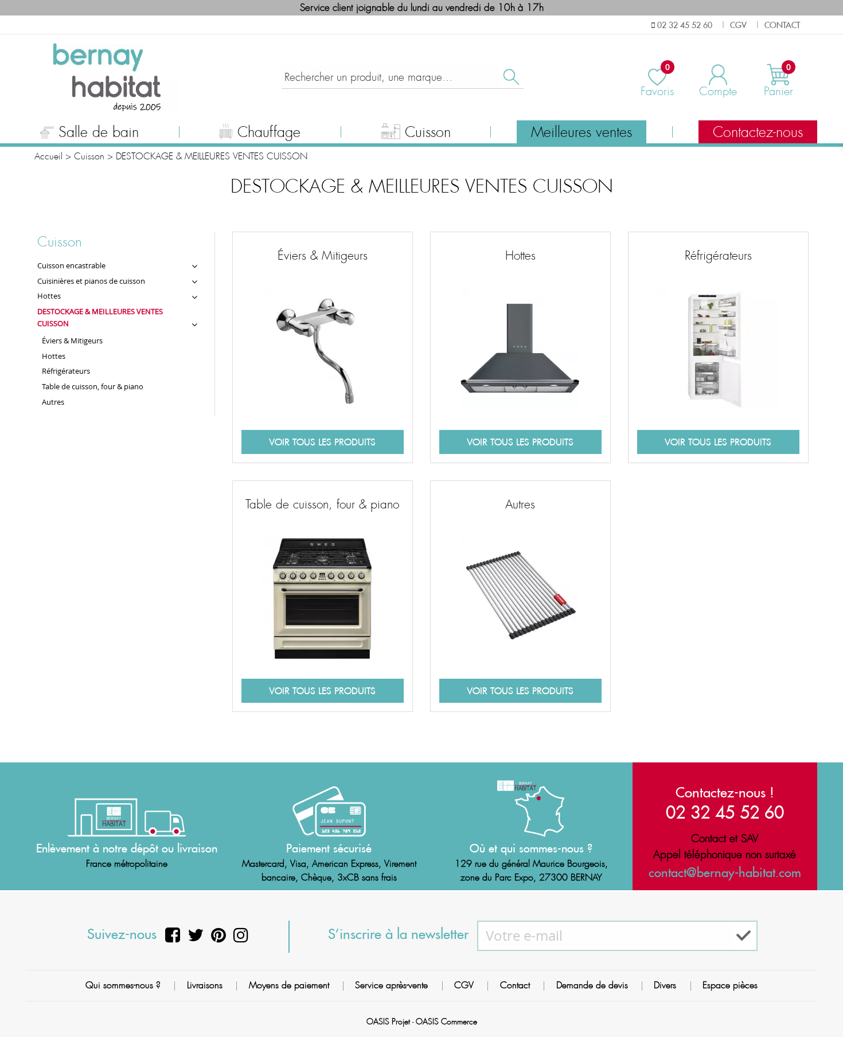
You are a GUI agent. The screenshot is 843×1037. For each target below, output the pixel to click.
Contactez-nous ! (725, 792)
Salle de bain (98, 132)
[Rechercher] (510, 77)
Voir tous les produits (322, 442)
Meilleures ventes (581, 132)
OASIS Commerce (446, 1021)
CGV (464, 985)
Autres (520, 504)
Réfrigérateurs (718, 255)
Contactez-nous (758, 132)
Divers (665, 985)
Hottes (520, 255)
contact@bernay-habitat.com (725, 872)
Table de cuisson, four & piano (322, 504)
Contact (515, 985)
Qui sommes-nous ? (123, 985)
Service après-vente (391, 985)
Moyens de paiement (289, 985)
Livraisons (205, 985)
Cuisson (428, 132)
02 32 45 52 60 (725, 812)
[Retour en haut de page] (820, 1002)
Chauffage (268, 132)
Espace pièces (730, 985)
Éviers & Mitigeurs (323, 255)
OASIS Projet (388, 1021)
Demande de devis (592, 985)
